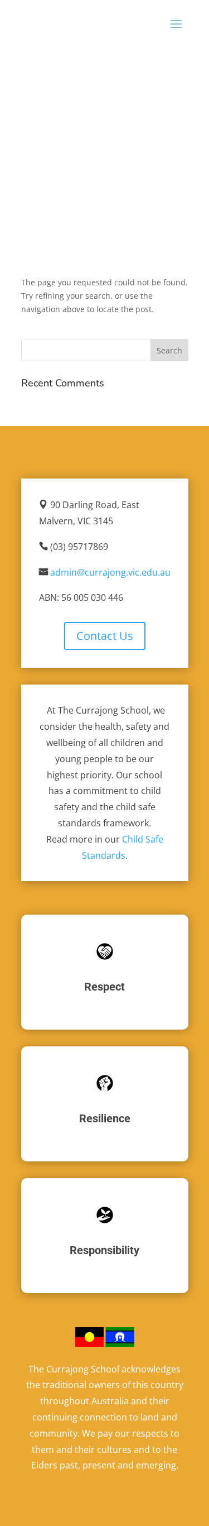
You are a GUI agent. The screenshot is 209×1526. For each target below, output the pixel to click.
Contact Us (104, 635)
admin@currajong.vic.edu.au (110, 572)
